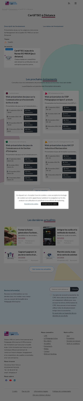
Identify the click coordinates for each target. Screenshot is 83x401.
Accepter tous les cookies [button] (49, 204)
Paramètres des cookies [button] (31, 204)
